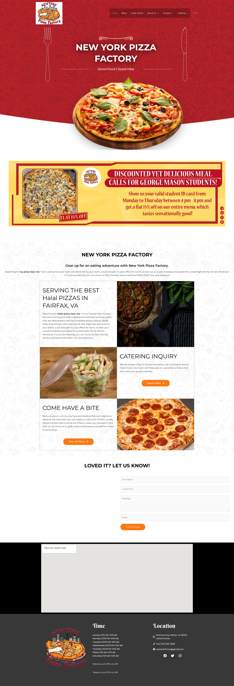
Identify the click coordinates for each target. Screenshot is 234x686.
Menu (124, 13)
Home (114, 13)
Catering (181, 13)
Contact (167, 13)
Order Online (137, 13)
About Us (151, 13)
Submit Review (133, 527)
